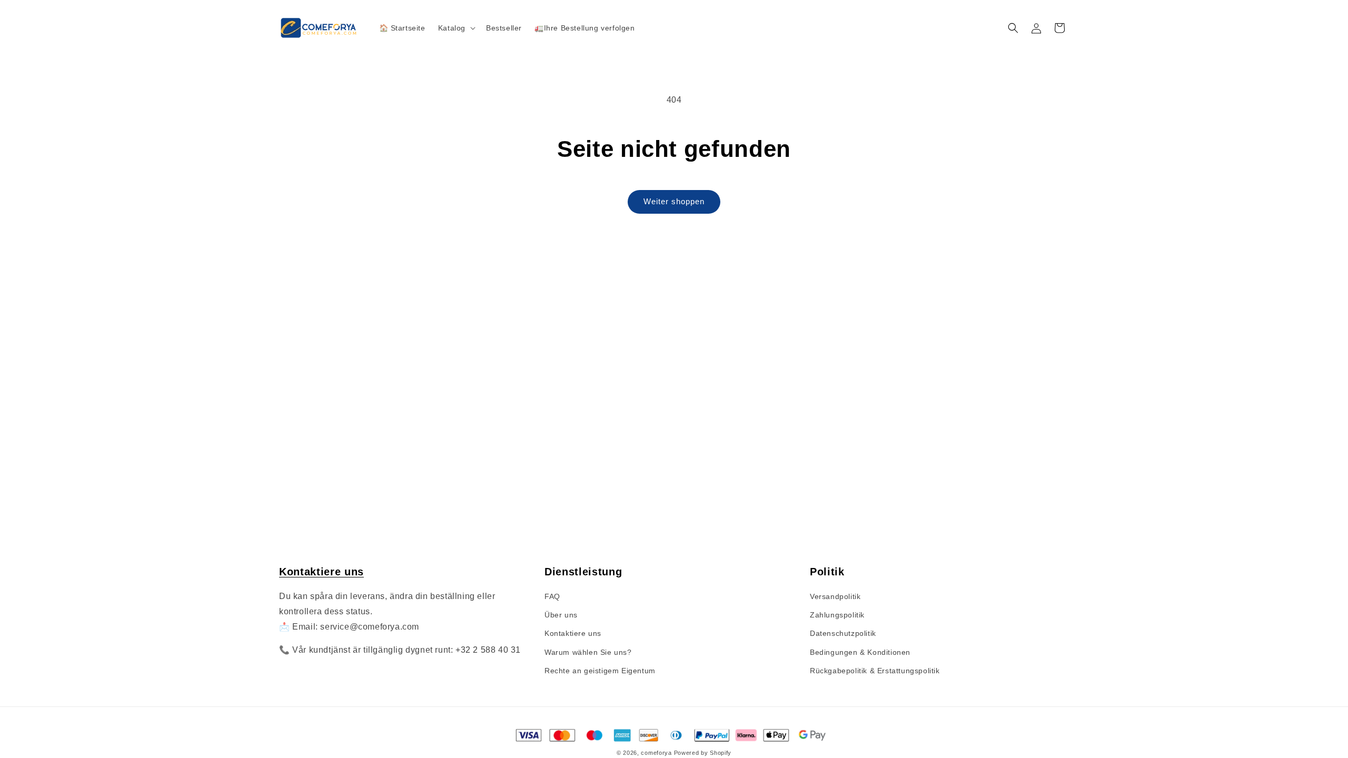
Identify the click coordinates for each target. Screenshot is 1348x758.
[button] (456, 28)
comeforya (656, 753)
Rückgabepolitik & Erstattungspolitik (875, 670)
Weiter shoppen (674, 201)
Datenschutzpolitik (843, 633)
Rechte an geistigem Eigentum (600, 670)
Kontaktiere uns (321, 571)
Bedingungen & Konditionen (860, 652)
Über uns (561, 615)
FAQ (552, 596)
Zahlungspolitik (837, 615)
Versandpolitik (835, 596)
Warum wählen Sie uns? (588, 652)
